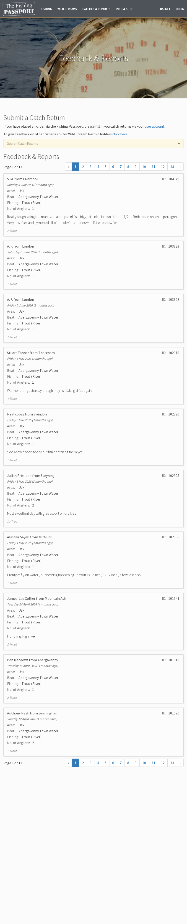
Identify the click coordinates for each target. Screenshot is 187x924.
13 (172, 166)
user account (154, 126)
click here (119, 134)
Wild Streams (67, 9)
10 (144, 166)
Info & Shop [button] (124, 9)
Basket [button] (165, 9)
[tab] (93, 143)
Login (180, 9)
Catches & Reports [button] (96, 9)
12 (163, 166)
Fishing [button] (46, 9)
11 (153, 166)
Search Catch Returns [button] (22, 144)
